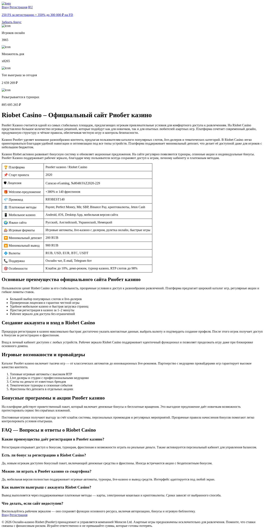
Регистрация (18, 7)
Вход (5, 7)
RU (30, 7)
